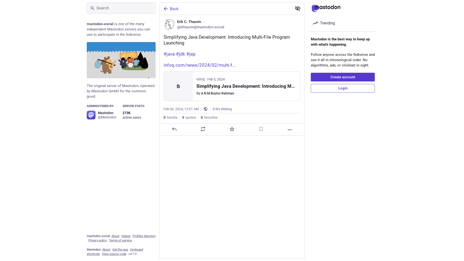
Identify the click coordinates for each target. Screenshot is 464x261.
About (115, 236)
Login (343, 88)
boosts (170, 117)
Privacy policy (97, 240)
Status (126, 236)
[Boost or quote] (203, 129)
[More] (290, 130)
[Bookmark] (261, 129)
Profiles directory (144, 236)
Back (174, 9)
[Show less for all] (297, 8)
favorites (209, 117)
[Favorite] (232, 129)
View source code (114, 254)
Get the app (120, 249)
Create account (343, 77)
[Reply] (174, 129)
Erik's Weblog (222, 109)
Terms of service (120, 240)
